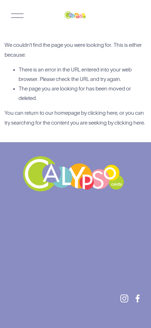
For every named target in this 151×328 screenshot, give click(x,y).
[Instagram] (124, 298)
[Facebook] (137, 298)
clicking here (102, 113)
